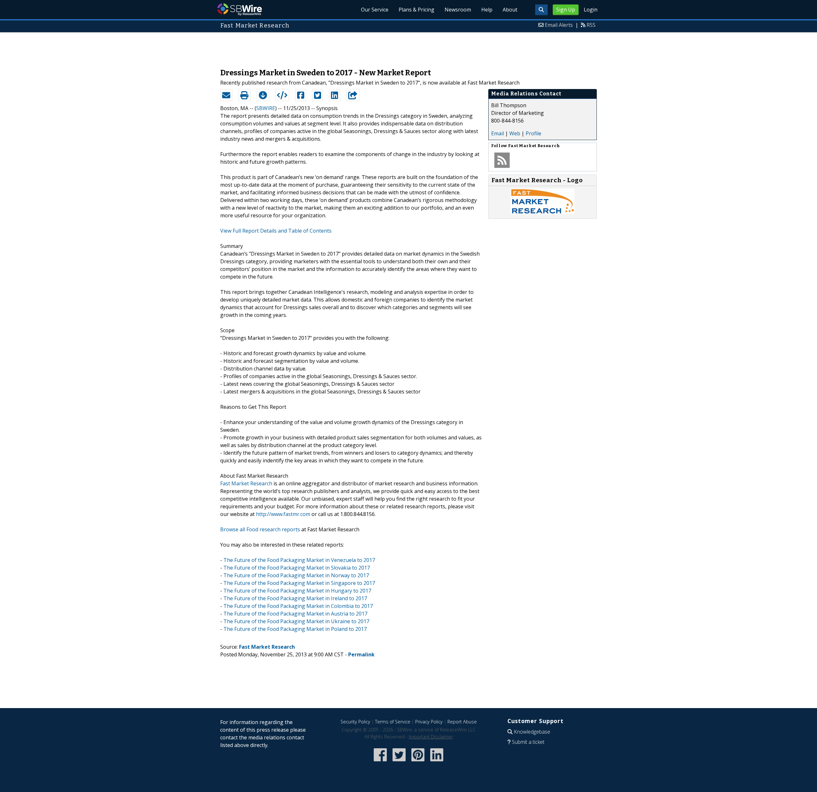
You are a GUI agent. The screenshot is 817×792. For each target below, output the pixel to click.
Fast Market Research (246, 483)
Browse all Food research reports (260, 529)
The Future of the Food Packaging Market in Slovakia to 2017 (296, 567)
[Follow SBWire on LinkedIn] (437, 762)
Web (514, 133)
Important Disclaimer (431, 737)
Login (590, 9)
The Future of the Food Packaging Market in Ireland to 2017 (295, 598)
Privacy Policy (429, 722)
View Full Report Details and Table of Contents (276, 230)
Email (497, 133)
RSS (591, 24)
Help (486, 9)
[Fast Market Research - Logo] (542, 212)
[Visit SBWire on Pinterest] (418, 762)
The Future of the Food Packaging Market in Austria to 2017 (295, 613)
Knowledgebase (532, 731)
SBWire (239, 9)
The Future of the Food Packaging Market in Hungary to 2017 (297, 590)
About (510, 9)
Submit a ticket (528, 741)
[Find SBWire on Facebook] (380, 762)
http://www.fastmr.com (283, 514)
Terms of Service (392, 722)
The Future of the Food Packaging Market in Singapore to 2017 (299, 583)
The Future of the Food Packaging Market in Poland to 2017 (295, 628)
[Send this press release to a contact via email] (226, 95)
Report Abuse (462, 722)
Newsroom (458, 9)
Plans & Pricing (416, 9)
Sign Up (565, 9)
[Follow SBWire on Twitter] (399, 762)
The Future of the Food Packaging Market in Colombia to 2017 (298, 605)
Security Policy (355, 722)
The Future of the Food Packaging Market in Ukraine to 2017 (296, 621)
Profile (533, 133)
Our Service (374, 9)
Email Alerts (559, 24)
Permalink (361, 654)
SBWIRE (265, 108)
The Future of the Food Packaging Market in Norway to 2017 (296, 575)
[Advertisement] (408, 47)
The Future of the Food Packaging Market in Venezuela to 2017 (299, 560)
